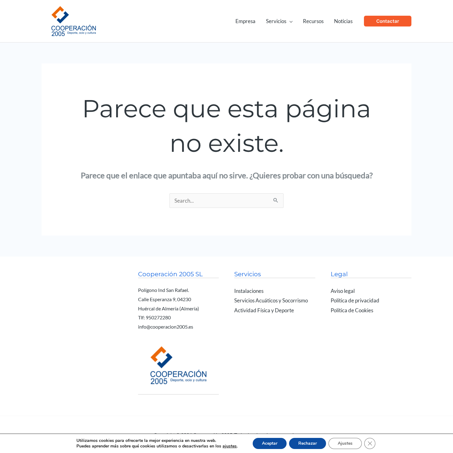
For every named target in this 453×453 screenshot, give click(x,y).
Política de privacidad (355, 300)
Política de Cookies (352, 310)
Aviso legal (343, 291)
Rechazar (307, 443)
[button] (289, 21)
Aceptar (269, 443)
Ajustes (345, 443)
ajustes (229, 446)
